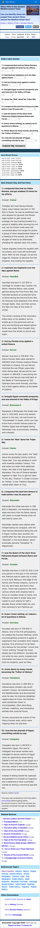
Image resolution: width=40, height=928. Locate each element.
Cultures (15, 876)
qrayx (7, 37)
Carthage (33, 882)
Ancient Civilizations (12, 834)
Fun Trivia (9, 2)
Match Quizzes (8, 871)
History (26, 871)
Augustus (25, 887)
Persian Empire (8, 884)
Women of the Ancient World (16, 855)
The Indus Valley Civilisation (16, 828)
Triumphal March (11, 822)
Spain (27, 879)
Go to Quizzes (14, 904)
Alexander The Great (19, 882)
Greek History (14, 887)
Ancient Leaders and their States (17, 819)
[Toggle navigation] (35, 2)
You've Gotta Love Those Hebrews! (19, 849)
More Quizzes (17, 910)
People (33, 871)
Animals (5, 874)
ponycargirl (6, 801)
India (22, 876)
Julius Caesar (20, 884)
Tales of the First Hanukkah (15, 840)
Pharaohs (5, 882)
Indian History (18, 879)
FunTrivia (13, 915)
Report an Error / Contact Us (20, 925)
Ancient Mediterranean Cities (15, 837)
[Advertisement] (20, 47)
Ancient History (15, 874)
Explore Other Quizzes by (18, 899)
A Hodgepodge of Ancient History (18, 858)
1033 (33, 37)
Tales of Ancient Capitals (14, 825)
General (18, 871)
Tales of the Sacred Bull (13, 831)
